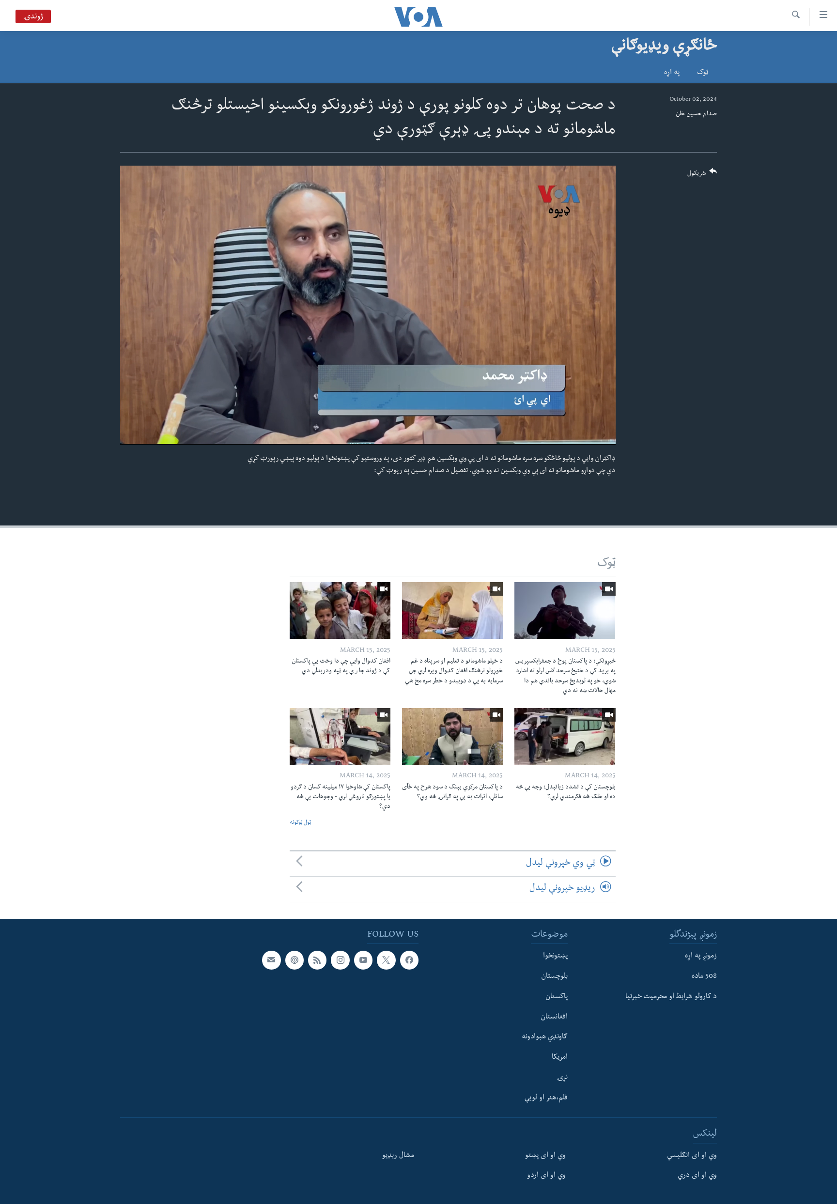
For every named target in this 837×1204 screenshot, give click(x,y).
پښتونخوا (555, 956)
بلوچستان (554, 976)
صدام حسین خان (696, 114)
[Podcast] (294, 960)
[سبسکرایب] (271, 960)
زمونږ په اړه (701, 956)
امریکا (560, 1057)
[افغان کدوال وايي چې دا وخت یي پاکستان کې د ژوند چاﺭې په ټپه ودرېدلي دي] (340, 610)
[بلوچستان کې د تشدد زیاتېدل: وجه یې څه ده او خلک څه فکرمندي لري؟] (564, 736)
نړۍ (562, 1077)
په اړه (672, 73)
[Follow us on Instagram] (340, 960)
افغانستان (554, 1017)
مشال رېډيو (398, 1155)
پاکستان (556, 996)
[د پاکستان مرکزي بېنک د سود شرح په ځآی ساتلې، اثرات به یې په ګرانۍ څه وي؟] (452, 736)
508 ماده (704, 976)
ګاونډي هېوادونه (545, 1037)
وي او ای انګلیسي (692, 1155)
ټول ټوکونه (300, 823)
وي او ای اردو (546, 1176)
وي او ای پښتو (545, 1155)
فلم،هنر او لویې (546, 1098)
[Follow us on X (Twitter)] (386, 960)
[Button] (702, 175)
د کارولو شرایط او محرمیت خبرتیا (671, 996)
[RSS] (317, 960)
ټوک (702, 73)
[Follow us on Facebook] (409, 960)
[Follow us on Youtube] (363, 960)
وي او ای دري (697, 1176)
